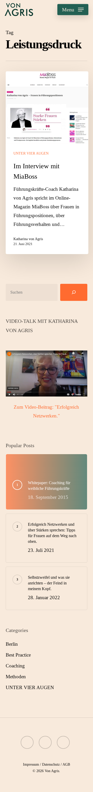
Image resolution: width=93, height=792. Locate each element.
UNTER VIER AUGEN (31, 153)
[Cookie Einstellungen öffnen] (9, 785)
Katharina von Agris (28, 239)
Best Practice (18, 655)
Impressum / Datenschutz (41, 764)
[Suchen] (73, 292)
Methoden (16, 676)
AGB (66, 764)
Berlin (12, 644)
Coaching (15, 665)
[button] (72, 9)
